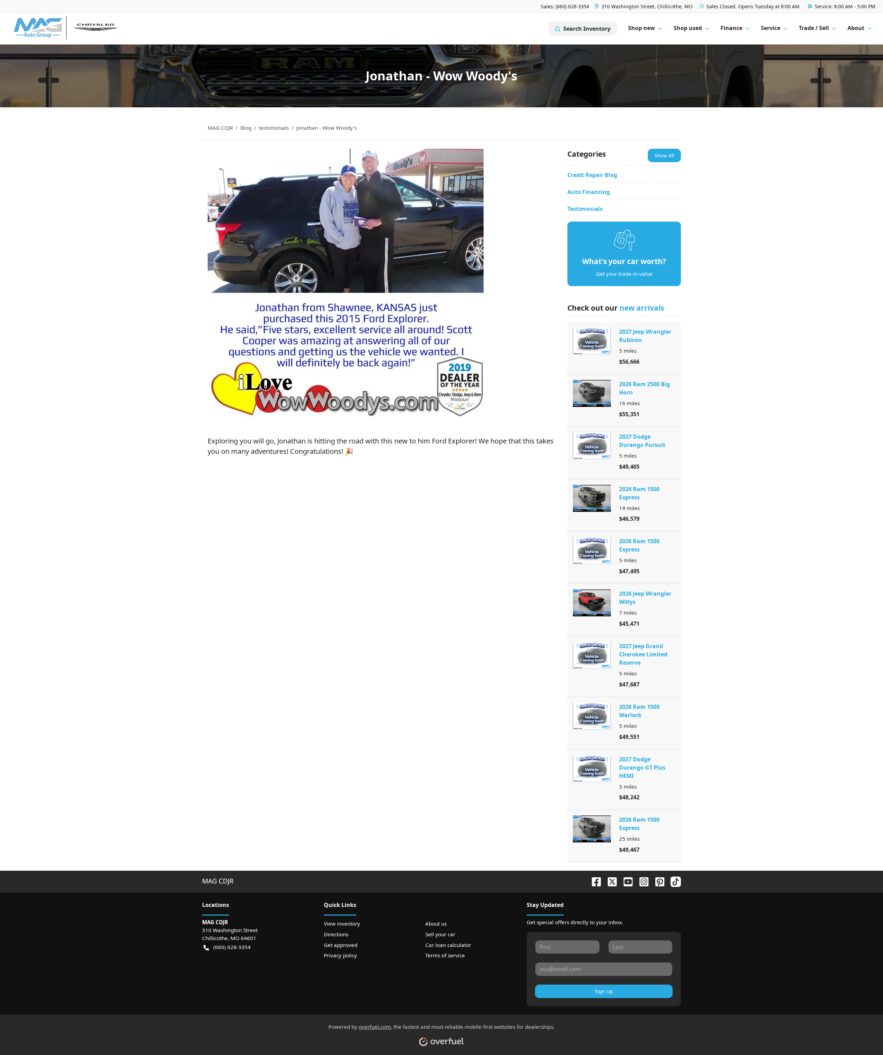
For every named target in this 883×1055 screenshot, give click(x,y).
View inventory (342, 923)
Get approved (340, 944)
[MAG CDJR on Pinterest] (657, 881)
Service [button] (770, 28)
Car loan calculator (448, 944)
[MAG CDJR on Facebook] (594, 881)
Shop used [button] (688, 28)
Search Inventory (587, 28)
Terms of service (445, 955)
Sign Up (604, 991)
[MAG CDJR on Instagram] (641, 881)
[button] (644, 6)
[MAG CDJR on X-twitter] (609, 881)
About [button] (855, 28)
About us (436, 923)
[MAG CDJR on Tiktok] (673, 881)
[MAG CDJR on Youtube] (625, 881)
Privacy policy (340, 955)
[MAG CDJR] (77, 29)
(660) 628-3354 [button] (232, 947)
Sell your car (440, 934)
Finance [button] (731, 28)
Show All (664, 155)
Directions (336, 934)
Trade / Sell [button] (814, 28)
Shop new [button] (641, 28)
